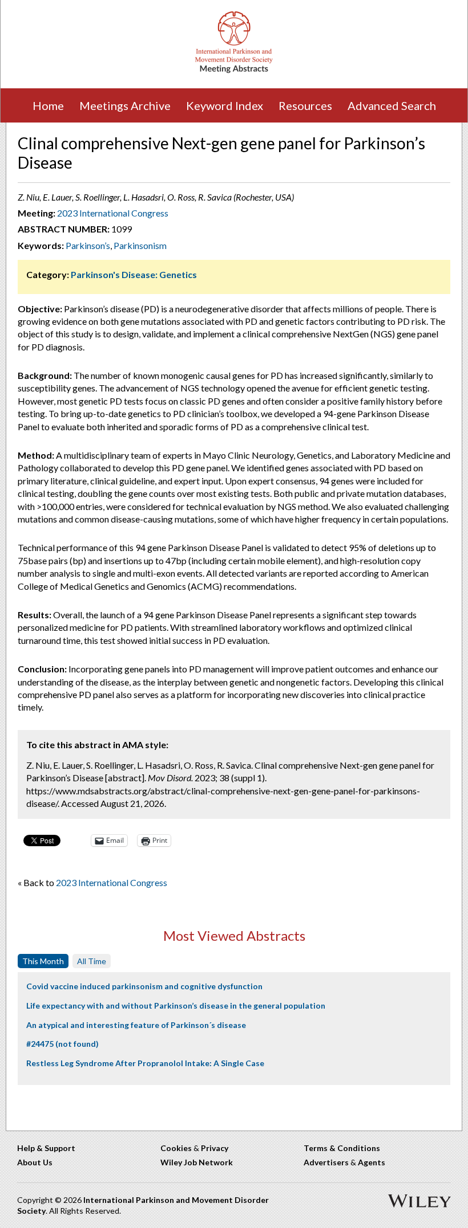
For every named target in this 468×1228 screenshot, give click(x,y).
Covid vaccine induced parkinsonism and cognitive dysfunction (144, 986)
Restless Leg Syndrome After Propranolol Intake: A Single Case (145, 1063)
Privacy (214, 1148)
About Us (35, 1162)
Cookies (176, 1148)
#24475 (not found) (62, 1044)
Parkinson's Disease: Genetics (134, 274)
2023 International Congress (112, 212)
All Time (91, 961)
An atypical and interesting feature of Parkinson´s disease (136, 1025)
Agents (371, 1162)
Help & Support (46, 1148)
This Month (43, 961)
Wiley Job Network (196, 1162)
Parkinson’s (88, 245)
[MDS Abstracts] (234, 70)
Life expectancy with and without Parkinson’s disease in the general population (175, 1005)
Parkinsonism (140, 245)
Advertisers (326, 1162)
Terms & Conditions (342, 1148)
